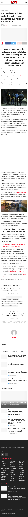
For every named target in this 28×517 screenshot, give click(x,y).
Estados (3, 479)
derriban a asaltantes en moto (13, 297)
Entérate (6, 10)
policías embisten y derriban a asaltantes (12, 303)
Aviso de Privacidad (18, 509)
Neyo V (7, 25)
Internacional (13, 468)
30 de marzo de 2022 (16, 25)
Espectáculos (4, 474)
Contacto (3, 510)
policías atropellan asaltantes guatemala (12, 301)
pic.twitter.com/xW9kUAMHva (16, 271)
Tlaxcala (21, 474)
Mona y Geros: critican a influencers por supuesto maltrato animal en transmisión (17, 364)
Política (12, 476)
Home (2, 10)
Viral (20, 478)
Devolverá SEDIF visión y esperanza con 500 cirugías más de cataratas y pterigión (14, 403)
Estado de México (3, 477)
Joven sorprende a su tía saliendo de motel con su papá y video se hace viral (17, 357)
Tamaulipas (22, 470)
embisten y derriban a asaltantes (10, 299)
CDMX (2, 461)
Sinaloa (21, 466)
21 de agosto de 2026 (7, 406)
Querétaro (12, 480)
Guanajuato (13, 464)
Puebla (12, 478)
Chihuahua (3, 463)
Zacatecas (22, 480)
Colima (3, 465)
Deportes (3, 470)
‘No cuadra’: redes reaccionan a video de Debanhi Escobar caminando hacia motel (17, 380)
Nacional (12, 474)
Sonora (21, 468)
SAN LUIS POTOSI (21, 462)
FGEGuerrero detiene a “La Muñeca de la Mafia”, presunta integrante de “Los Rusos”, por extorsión (17, 430)
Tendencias (22, 472)
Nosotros (3, 509)
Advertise (10, 509)
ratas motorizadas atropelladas (9, 305)
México (12, 472)
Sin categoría (22, 464)
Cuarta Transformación (5, 468)
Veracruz (21, 476)
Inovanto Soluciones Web (9, 513)
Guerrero (12, 466)
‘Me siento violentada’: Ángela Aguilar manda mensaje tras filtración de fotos (17, 372)
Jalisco (12, 470)
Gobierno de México (13, 462)
